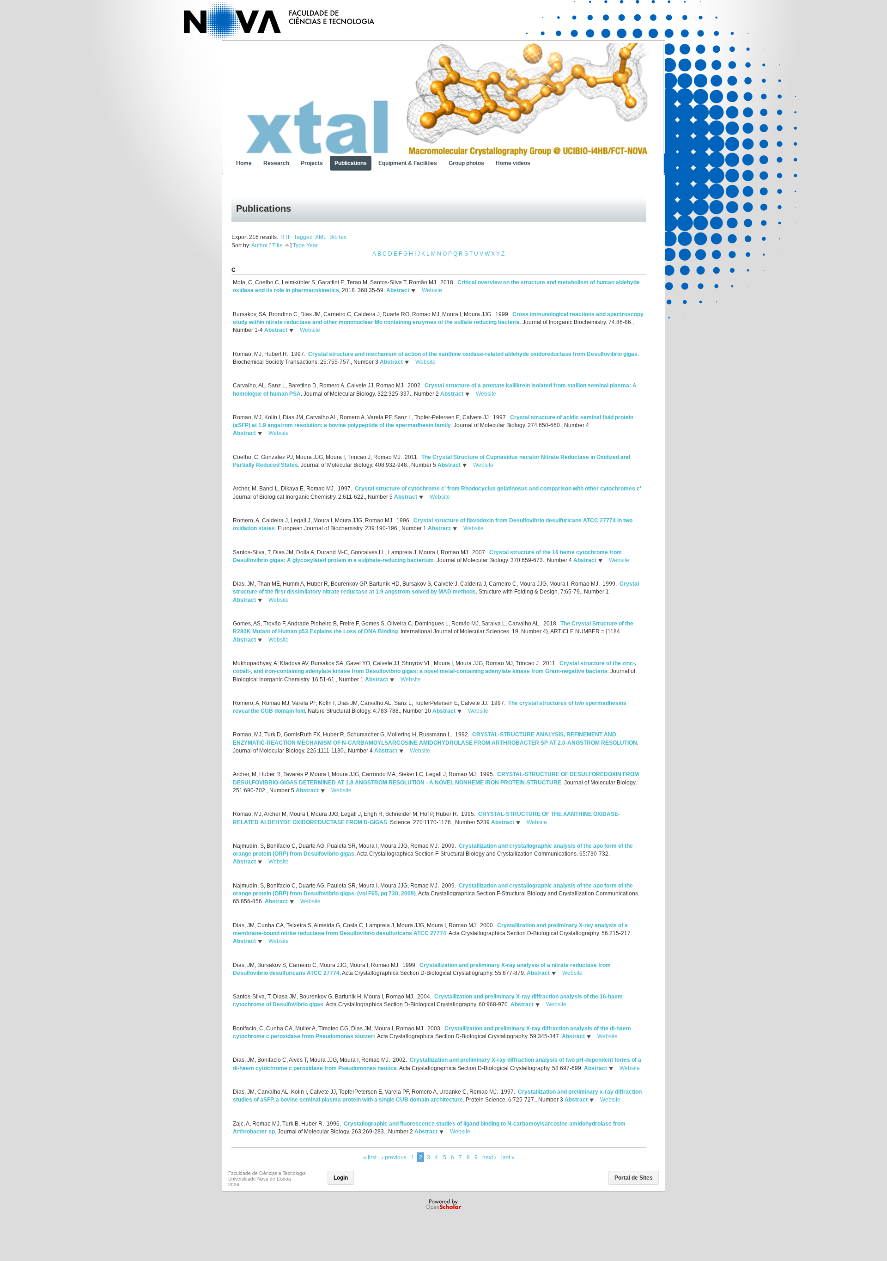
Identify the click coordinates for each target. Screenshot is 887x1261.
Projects (312, 163)
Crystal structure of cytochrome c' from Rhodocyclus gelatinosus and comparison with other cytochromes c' (498, 488)
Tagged (303, 237)
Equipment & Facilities (407, 163)
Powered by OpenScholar (444, 1205)
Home (244, 163)
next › (489, 1157)
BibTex (337, 237)
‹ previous (394, 1157)
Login (341, 1178)
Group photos (466, 163)
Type (299, 245)
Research (276, 163)
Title (277, 245)
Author (259, 245)
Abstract (397, 290)
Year (312, 245)
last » (508, 1157)
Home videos (513, 163)
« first (370, 1157)
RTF (285, 237)
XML (321, 237)
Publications (350, 163)
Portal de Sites (633, 1178)
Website (432, 290)
